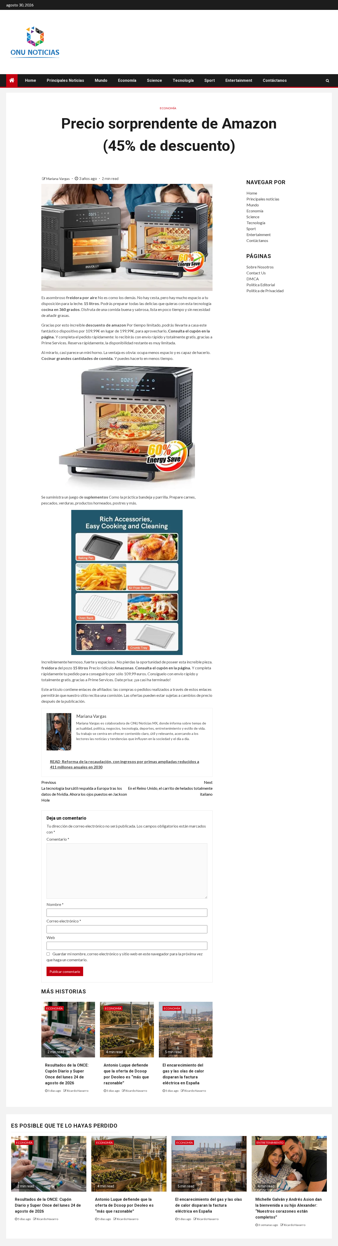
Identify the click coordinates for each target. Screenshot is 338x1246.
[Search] (327, 80)
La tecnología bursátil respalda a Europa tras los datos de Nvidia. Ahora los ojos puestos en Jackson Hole (84, 791)
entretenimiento (270, 1142)
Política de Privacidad (265, 290)
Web (51, 937)
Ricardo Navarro (77, 1091)
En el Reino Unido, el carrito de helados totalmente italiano (170, 788)
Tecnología (183, 80)
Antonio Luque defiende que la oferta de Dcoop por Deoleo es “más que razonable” (124, 1205)
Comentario (58, 839)
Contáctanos (275, 80)
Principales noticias (65, 80)
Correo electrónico (64, 920)
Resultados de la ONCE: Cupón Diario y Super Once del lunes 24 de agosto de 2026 (48, 1205)
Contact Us (256, 272)
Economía (127, 80)
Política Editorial (260, 284)
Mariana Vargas (58, 178)
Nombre (55, 904)
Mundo (101, 80)
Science (154, 80)
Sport (209, 80)
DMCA (252, 278)
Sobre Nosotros (260, 266)
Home (30, 80)
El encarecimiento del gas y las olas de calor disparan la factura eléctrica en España (208, 1205)
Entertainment (238, 80)
